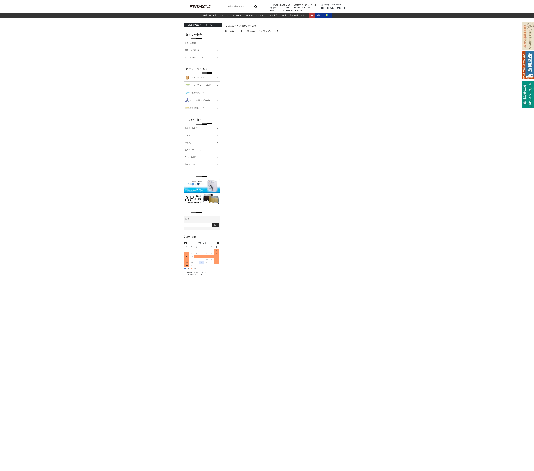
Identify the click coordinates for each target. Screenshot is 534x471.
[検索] (256, 6)
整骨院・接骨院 (191, 128)
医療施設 (188, 135)
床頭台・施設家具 (197, 77)
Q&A (318, 15)
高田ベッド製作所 (192, 50)
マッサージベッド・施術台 (230, 15)
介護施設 (188, 143)
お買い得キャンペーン (194, 57)
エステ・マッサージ (193, 150)
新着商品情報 (190, 43)
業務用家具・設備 (297, 15)
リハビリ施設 (190, 157)
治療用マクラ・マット (254, 15)
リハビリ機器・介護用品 (276, 15)
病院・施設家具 (209, 15)
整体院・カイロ (191, 164)
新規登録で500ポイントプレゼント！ (202, 25)
